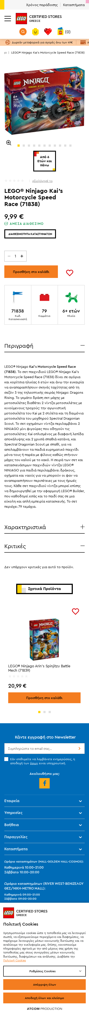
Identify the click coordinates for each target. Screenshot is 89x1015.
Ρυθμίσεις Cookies (42, 971)
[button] (18, 145)
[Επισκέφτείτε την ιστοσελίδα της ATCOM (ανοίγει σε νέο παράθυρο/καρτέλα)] (44, 1008)
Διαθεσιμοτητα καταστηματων (30, 234)
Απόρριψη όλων (44, 984)
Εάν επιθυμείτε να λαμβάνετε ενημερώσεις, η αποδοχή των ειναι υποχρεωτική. (42, 761)
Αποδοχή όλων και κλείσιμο (44, 998)
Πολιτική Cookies (14, 960)
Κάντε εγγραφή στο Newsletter (45, 737)
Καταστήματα (74, 5)
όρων (34, 763)
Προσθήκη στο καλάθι (31, 272)
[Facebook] (44, 783)
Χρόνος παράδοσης (42, 5)
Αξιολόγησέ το (42, 181)
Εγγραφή (79, 748)
